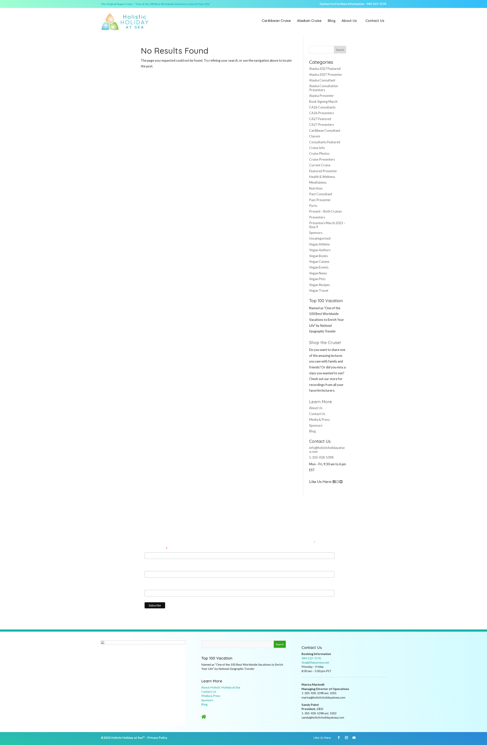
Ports (313, 206)
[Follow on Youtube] (354, 738)
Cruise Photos (319, 153)
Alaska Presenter (321, 96)
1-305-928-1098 (321, 457)
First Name (152, 568)
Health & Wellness (322, 177)
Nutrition (315, 188)
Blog (331, 21)
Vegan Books (318, 256)
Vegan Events (319, 267)
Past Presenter (320, 200)
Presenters (317, 217)
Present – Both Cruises (325, 211)
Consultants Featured (324, 142)
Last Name (152, 586)
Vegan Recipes (319, 285)
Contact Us (374, 21)
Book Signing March (323, 102)
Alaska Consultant (322, 80)
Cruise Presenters (322, 159)
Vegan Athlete (319, 244)
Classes (314, 136)
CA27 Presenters (321, 125)
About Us (349, 21)
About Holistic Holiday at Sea (220, 687)
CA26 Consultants (322, 107)
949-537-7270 (376, 4)
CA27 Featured (320, 119)
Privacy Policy (157, 737)
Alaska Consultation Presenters (323, 88)
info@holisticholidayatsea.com (327, 449)
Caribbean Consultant (324, 130)
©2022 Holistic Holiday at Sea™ (123, 737)
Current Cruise (319, 165)
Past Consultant (320, 194)
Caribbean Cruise (276, 21)
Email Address (156, 549)
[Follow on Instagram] (346, 738)
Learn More (320, 401)
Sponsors (315, 233)
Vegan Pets (317, 279)
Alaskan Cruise (309, 21)
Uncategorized (319, 238)
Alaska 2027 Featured (325, 69)
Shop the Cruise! (325, 342)
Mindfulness (318, 182)
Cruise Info (317, 148)
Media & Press (319, 420)
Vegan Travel (318, 290)
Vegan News (318, 273)
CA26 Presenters (321, 113)
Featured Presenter (323, 171)
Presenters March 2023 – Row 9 (327, 225)
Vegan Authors (320, 250)
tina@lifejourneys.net (315, 662)
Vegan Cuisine (319, 262)
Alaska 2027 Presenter (325, 74)
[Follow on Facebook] (339, 738)
